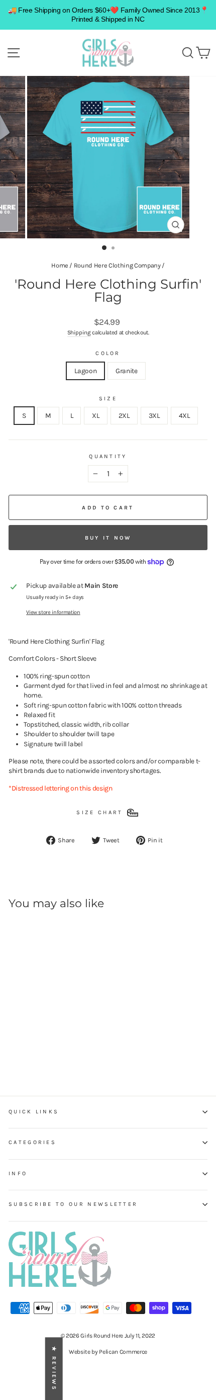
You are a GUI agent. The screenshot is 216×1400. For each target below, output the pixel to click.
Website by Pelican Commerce (108, 1351)
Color (108, 353)
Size (108, 398)
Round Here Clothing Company (117, 265)
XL (95, 415)
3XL (154, 415)
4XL (184, 415)
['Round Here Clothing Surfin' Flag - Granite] (26, 1049)
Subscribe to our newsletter (73, 1204)
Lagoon (85, 371)
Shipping (79, 332)
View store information (53, 612)
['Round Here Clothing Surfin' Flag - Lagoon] (14, 1049)
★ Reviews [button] (54, 1368)
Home (59, 265)
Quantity (108, 456)
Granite (127, 371)
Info (18, 1173)
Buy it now (108, 538)
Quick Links (34, 1111)
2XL (124, 415)
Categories (32, 1142)
